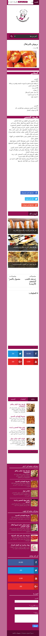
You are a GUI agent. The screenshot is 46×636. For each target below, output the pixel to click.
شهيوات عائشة (17, 633)
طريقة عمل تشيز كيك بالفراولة (20, 535)
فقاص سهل (26, 491)
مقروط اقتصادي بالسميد (22, 481)
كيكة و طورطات (24, 2)
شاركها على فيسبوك (27, 193)
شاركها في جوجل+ (27, 205)
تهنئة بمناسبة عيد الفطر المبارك (20, 545)
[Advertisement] (23, 28)
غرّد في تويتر (29, 199)
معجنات (34, 48)
